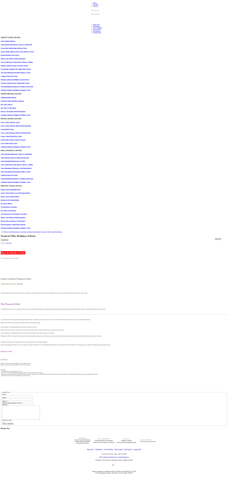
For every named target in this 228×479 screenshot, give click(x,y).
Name (4, 394)
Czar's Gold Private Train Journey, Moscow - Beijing (17, 62)
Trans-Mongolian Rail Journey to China (13, 161)
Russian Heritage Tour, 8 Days (10, 55)
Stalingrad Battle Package (8, 97)
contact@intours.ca (123, 457)
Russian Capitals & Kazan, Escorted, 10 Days (14, 65)
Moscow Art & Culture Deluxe (10, 196)
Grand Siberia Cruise (7, 129)
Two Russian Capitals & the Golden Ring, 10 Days (16, 69)
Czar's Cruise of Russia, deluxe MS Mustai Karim (16, 126)
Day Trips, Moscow (6, 104)
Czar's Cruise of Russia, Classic (10, 122)
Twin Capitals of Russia (8, 41)
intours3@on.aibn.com (109, 457)
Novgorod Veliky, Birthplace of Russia (12, 101)
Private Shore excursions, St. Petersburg (13, 221)
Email (4, 398)
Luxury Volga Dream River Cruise (11, 136)
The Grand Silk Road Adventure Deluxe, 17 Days (16, 72)
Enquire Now (4, 240)
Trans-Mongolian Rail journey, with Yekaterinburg (16, 168)
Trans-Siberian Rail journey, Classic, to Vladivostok (16, 44)
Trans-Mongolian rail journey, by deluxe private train (17, 86)
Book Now (218, 239)
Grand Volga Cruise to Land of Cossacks (13, 140)
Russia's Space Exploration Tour (10, 189)
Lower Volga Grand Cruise (9, 143)
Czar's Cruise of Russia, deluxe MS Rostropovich (15, 133)
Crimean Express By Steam (9, 76)
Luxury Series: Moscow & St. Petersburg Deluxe (15, 193)
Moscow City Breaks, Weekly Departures (13, 58)
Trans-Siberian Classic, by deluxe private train (15, 157)
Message (5, 404)
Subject (4, 401)
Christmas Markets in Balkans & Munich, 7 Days (16, 90)
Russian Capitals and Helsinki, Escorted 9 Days (15, 79)
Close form (10, 423)
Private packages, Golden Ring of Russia (13, 224)
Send (4, 423)
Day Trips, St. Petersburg (8, 108)
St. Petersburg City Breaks (9, 207)
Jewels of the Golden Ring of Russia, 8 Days (14, 48)
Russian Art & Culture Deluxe (10, 200)
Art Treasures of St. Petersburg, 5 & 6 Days (14, 214)
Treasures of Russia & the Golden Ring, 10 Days (15, 83)
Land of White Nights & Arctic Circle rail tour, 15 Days (17, 51)
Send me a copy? (7, 420)
